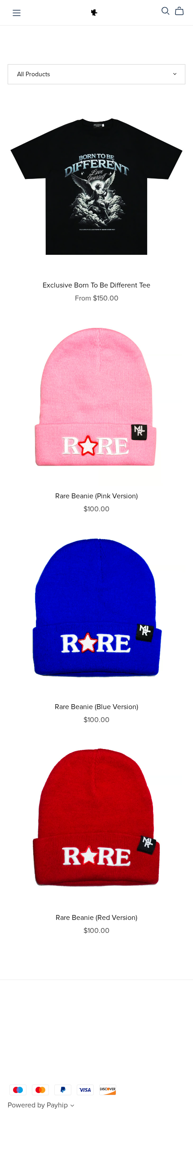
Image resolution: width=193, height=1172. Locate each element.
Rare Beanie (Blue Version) (96, 706)
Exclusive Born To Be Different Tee (96, 285)
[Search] (166, 11)
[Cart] (183, 11)
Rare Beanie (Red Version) (96, 917)
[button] (72, 1106)
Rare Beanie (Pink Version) (96, 496)
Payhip (57, 1105)
